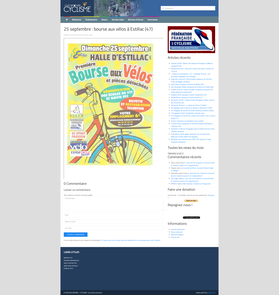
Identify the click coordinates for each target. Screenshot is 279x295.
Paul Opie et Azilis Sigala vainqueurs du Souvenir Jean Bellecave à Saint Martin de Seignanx (190, 135)
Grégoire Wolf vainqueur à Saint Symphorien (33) (189, 94)
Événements (91, 19)
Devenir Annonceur (178, 229)
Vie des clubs (118, 19)
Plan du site (175, 237)
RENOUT (174, 183)
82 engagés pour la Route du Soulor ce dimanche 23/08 (191, 108)
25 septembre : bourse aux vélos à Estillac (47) (108, 28)
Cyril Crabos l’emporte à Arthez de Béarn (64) (187, 84)
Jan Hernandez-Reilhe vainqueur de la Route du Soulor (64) (192, 87)
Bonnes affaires (135, 19)
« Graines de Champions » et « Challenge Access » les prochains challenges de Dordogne (190, 75)
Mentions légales (177, 234)
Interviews (152, 19)
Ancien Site (68, 258)
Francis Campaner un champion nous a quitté (187, 121)
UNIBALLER (211, 292)
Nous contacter (177, 232)
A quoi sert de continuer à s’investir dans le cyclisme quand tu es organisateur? (193, 164)
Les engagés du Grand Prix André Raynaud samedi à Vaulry (192, 110)
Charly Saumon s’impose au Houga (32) (196, 183)
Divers (104, 19)
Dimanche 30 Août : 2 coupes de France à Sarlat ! (189, 105)
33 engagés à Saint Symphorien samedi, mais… (188, 113)
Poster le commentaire (75, 234)
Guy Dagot (175, 178)
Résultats (76, 19)
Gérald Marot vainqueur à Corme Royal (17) (186, 97)
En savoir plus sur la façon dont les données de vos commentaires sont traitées (130, 240)
